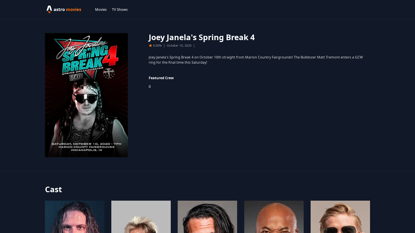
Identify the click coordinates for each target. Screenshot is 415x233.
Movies (101, 9)
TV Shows (120, 9)
